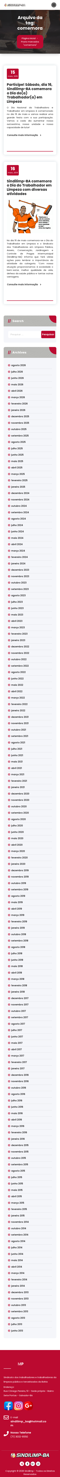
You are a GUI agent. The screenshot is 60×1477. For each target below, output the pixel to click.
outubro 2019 (18, 883)
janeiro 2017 (18, 1068)
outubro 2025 (19, 429)
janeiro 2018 (18, 991)
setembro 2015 (19, 1164)
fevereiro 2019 (19, 921)
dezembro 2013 (20, 1292)
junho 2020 (17, 832)
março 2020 (18, 851)
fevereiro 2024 (19, 557)
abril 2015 (16, 1196)
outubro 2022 (19, 659)
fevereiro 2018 (19, 985)
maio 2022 (17, 684)
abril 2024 (17, 544)
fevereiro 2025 (19, 480)
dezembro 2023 (20, 569)
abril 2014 (16, 1266)
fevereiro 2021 (19, 780)
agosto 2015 (18, 1170)
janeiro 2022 (18, 710)
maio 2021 (17, 761)
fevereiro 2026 (19, 403)
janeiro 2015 (18, 1215)
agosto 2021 (18, 742)
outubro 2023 (19, 582)
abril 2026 (17, 390)
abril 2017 (16, 1049)
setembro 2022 (20, 665)
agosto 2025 (18, 442)
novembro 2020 (20, 800)
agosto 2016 (18, 1094)
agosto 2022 (18, 672)
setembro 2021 (19, 736)
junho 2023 (17, 608)
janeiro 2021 (18, 787)
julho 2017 (16, 1030)
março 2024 (18, 550)
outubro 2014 (18, 1228)
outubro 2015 (18, 1158)
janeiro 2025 (18, 486)
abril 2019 (16, 908)
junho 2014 (17, 1254)
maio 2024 (17, 538)
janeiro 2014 (18, 1285)
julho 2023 (17, 601)
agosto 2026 (18, 365)
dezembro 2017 (20, 998)
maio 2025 (17, 461)
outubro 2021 (18, 729)
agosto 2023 (18, 595)
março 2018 (17, 979)
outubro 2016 (18, 1087)
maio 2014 (17, 1260)
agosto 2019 (18, 896)
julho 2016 (16, 1100)
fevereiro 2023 (19, 633)
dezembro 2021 (20, 717)
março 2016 (17, 1126)
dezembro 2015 (20, 1145)
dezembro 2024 (20, 493)
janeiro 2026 (18, 410)
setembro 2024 (20, 512)
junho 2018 (17, 959)
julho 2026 (17, 371)
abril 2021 (16, 768)
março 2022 (18, 697)
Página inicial (29, 38)
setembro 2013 (19, 1311)
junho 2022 (17, 678)
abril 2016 (16, 1119)
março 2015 (17, 1202)
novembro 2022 (20, 653)
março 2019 (17, 915)
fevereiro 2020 (19, 857)
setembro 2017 (19, 1017)
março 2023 (18, 627)
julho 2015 (16, 1177)
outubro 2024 (19, 505)
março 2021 (17, 774)
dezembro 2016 (20, 1075)
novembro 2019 (20, 876)
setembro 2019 (19, 889)
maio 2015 (17, 1190)
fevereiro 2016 (19, 1132)
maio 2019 (17, 902)
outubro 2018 (18, 934)
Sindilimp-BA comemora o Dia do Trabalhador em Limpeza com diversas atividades (29, 187)
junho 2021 (17, 755)
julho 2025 (17, 448)
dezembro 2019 (20, 870)
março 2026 (18, 397)
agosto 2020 (18, 819)
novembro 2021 (20, 723)
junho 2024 (17, 531)
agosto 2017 (18, 1023)
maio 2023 (17, 614)
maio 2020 (17, 838)
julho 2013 (16, 1324)
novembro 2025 (20, 422)
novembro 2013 (20, 1298)
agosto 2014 (18, 1241)
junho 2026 (17, 378)
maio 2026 (17, 384)
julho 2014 (16, 1247)
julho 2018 (16, 953)
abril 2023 (16, 621)
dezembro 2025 (20, 416)
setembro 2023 (20, 589)
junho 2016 (17, 1106)
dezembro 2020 (20, 793)
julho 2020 (17, 825)
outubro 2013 (18, 1305)
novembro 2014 (20, 1221)
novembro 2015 (20, 1151)
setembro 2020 (20, 812)
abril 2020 (17, 844)
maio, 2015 (13, 74)
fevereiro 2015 (19, 1209)
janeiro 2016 (18, 1138)
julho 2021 (16, 748)
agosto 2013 (18, 1317)
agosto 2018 (18, 947)
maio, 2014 (13, 170)
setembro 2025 (20, 435)
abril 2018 (16, 972)
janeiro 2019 (18, 927)
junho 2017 (17, 1036)
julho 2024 (17, 525)
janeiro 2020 (18, 863)
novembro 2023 (20, 576)
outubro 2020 (19, 806)
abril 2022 (16, 691)
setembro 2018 (19, 940)
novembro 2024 (20, 499)
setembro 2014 (19, 1234)
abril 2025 (16, 467)
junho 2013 (17, 1330)
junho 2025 (17, 454)
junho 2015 (17, 1183)
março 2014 (17, 1273)
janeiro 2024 (18, 563)
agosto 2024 (18, 518)
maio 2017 (17, 1042)
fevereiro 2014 (19, 1279)
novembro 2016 (20, 1081)
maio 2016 (17, 1113)
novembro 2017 (20, 1004)
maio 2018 (17, 966)
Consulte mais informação (22, 135)
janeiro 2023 (18, 640)
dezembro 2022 (20, 646)
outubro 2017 (18, 1011)
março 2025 (18, 474)
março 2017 (17, 1055)
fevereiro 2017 (19, 1062)
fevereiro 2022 (19, 704)
